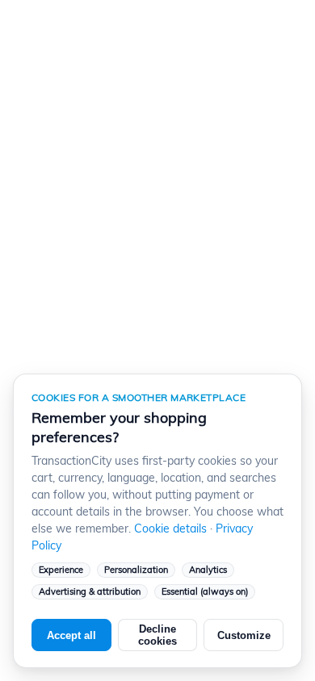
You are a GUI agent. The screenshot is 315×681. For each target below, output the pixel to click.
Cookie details (170, 528)
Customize (244, 635)
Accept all (71, 635)
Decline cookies (157, 635)
